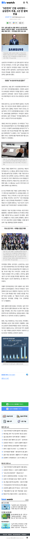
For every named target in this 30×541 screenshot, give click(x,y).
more (26, 500)
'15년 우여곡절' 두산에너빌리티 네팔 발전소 (15, 431)
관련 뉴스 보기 (5, 378)
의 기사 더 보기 (8, 374)
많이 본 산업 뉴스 (6, 463)
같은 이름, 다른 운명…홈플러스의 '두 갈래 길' (16, 455)
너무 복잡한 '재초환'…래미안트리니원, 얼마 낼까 (17, 452)
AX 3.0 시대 (5, 503)
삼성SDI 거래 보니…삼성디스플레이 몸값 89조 (16, 443)
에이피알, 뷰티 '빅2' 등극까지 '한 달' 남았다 (15, 434)
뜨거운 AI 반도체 (6, 512)
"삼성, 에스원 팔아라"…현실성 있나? (14, 473)
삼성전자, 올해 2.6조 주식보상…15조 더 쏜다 (16, 488)
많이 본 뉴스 (5, 427)
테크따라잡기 (5, 522)
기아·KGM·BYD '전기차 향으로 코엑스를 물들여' (16, 485)
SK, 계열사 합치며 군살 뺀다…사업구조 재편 (16, 482)
